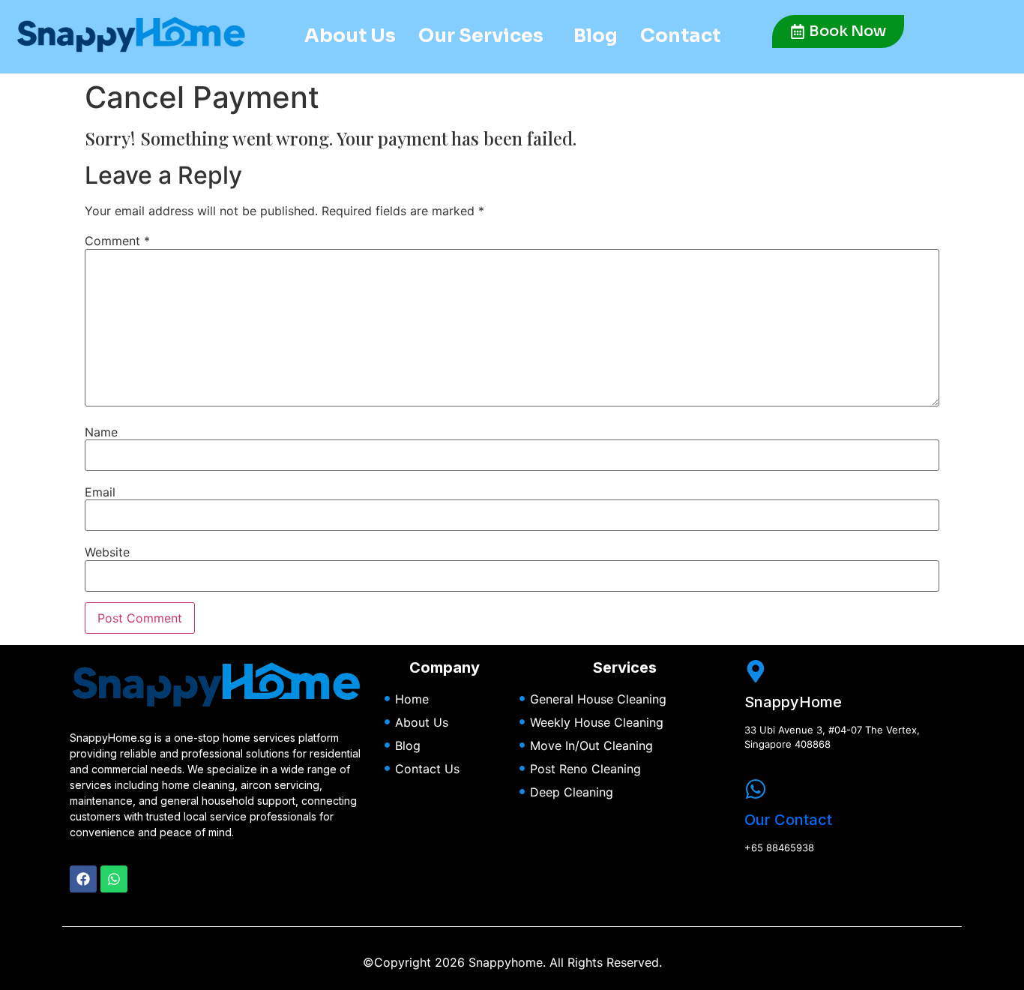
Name (101, 432)
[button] (484, 35)
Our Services (480, 35)
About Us (350, 35)
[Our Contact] (755, 789)
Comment (117, 241)
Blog (595, 35)
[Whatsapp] (113, 879)
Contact (680, 35)
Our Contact (788, 820)
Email (100, 492)
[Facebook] (83, 879)
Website (107, 552)
